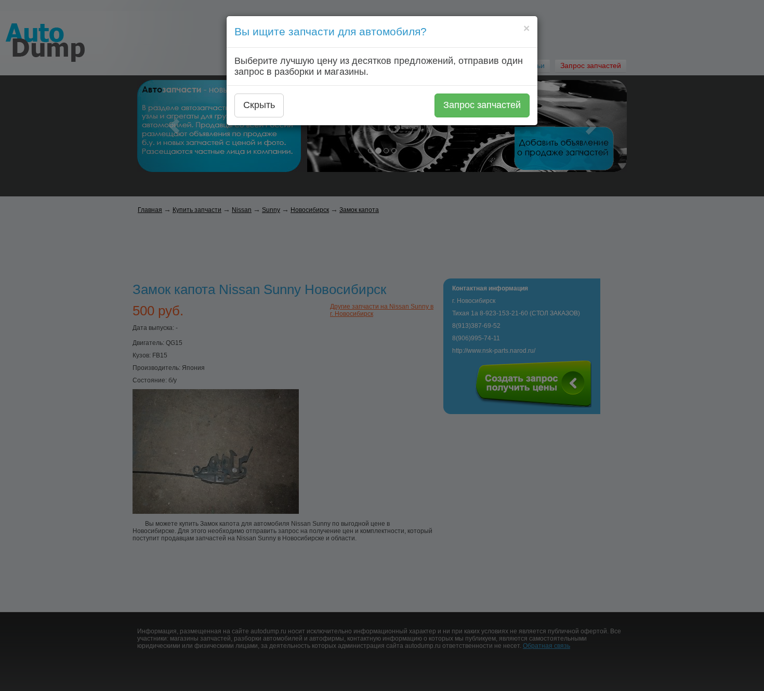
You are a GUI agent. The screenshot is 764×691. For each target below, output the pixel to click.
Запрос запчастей (482, 105)
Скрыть (259, 105)
